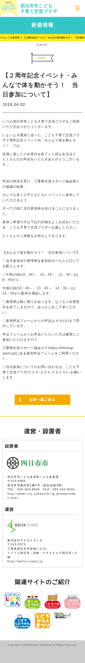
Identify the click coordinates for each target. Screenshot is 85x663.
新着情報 (15, 38)
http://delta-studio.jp (25, 561)
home (4, 38)
